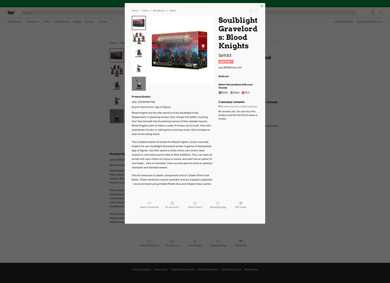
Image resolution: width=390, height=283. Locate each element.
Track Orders (195, 207)
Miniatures (159, 10)
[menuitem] (252, 10)
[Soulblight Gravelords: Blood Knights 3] (139, 68)
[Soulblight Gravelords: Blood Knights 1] (139, 38)
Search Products (149, 207)
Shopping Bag (218, 207)
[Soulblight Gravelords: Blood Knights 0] (139, 23)
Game (172, 10)
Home (135, 10)
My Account (172, 207)
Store (146, 10)
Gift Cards (240, 207)
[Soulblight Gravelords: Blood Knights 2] (139, 53)
